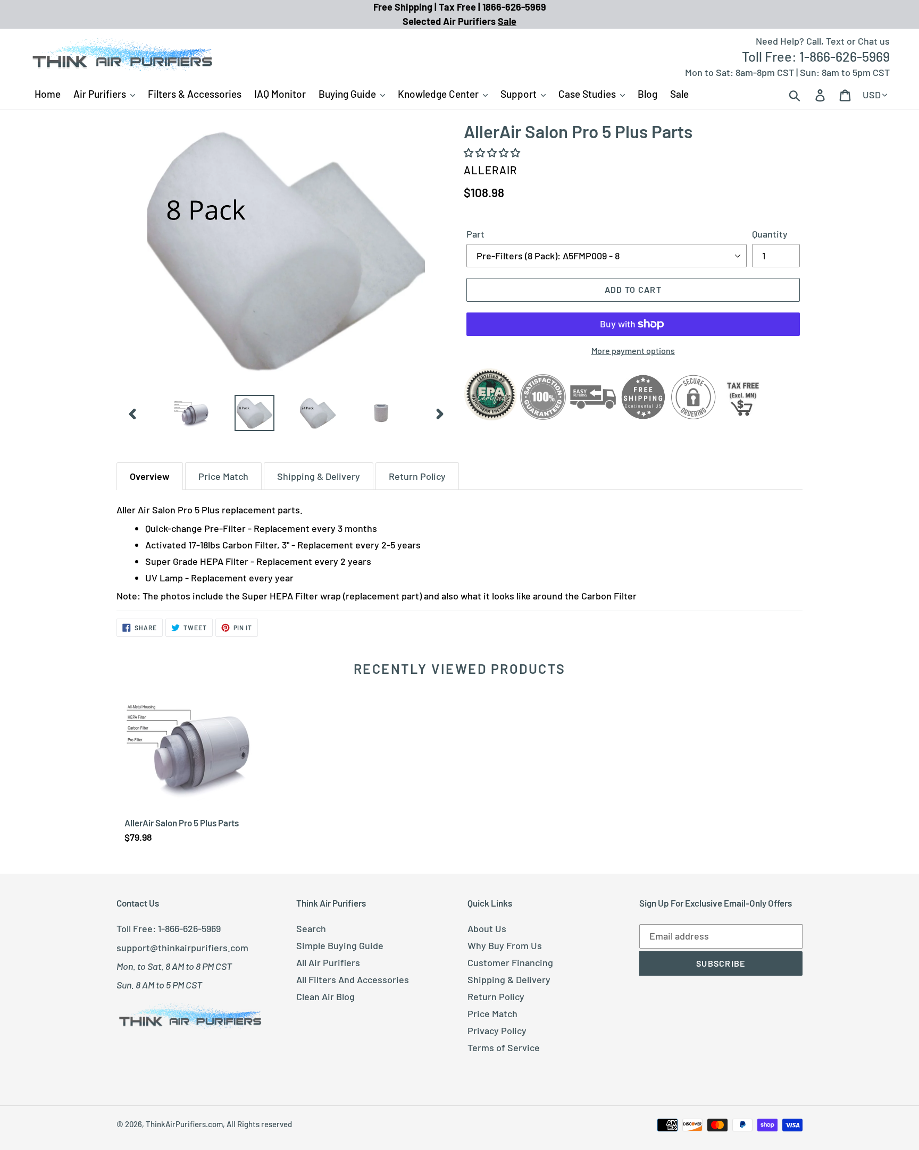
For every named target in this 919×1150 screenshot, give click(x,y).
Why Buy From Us (504, 945)
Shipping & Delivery (508, 979)
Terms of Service (503, 1047)
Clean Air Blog (325, 996)
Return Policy (495, 996)
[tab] (149, 476)
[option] (191, 413)
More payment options (633, 350)
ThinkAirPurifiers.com (184, 1124)
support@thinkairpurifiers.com (182, 947)
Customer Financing (510, 962)
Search (311, 928)
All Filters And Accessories (352, 979)
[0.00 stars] (493, 152)
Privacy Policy (497, 1030)
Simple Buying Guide (339, 945)
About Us (486, 928)
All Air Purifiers (328, 962)
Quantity (770, 234)
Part (475, 234)
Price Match (492, 1013)
